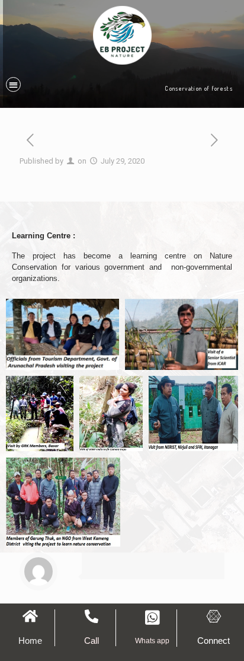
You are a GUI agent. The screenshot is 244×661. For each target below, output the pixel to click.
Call (91, 641)
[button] (13, 84)
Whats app (152, 641)
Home (30, 641)
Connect (213, 641)
